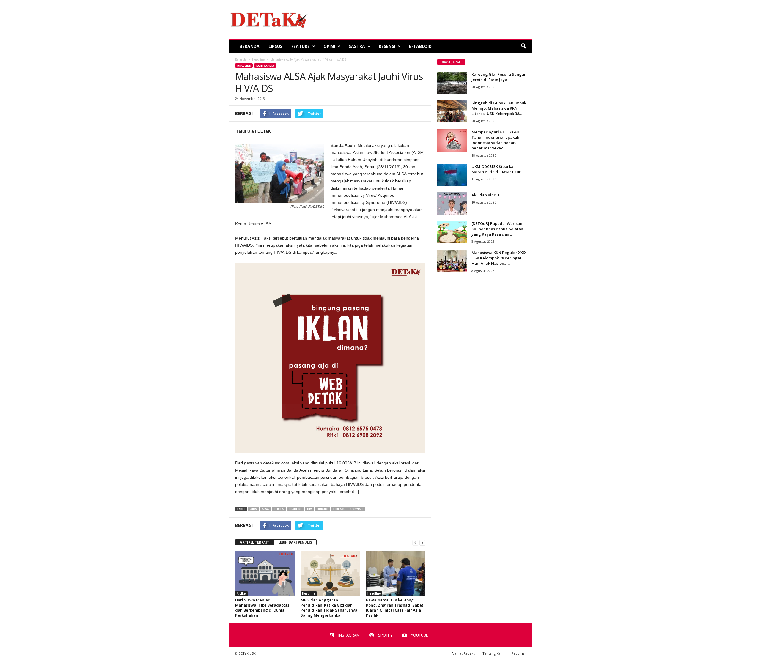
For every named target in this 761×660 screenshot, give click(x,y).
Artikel (241, 593)
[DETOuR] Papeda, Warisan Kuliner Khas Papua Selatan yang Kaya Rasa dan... (497, 229)
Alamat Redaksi (464, 653)
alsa (265, 509)
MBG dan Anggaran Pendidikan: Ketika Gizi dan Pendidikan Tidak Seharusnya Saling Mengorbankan (329, 607)
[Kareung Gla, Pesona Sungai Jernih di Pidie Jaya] (452, 83)
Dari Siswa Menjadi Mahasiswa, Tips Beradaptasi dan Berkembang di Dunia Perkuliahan (262, 607)
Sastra (357, 46)
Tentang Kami (493, 653)
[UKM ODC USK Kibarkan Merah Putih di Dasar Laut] (452, 175)
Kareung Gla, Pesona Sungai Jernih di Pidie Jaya (498, 77)
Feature (300, 46)
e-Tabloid (420, 46)
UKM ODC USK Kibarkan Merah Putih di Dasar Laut (496, 169)
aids (253, 509)
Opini (329, 46)
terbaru (339, 509)
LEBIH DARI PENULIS (295, 542)
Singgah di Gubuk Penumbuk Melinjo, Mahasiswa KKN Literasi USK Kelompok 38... (498, 108)
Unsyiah (356, 509)
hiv (309, 509)
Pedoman (519, 653)
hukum (322, 509)
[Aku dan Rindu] (452, 203)
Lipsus (275, 46)
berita (279, 509)
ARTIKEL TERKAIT (254, 542)
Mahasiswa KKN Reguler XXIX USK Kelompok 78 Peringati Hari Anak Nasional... (498, 258)
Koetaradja (265, 65)
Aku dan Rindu (485, 195)
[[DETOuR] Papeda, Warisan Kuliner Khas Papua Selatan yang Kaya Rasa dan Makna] (452, 232)
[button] (523, 46)
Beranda (250, 46)
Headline (244, 65)
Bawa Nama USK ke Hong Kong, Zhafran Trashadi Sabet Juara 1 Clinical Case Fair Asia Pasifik (394, 607)
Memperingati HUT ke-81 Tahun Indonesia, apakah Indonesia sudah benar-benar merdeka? (495, 140)
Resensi (387, 46)
